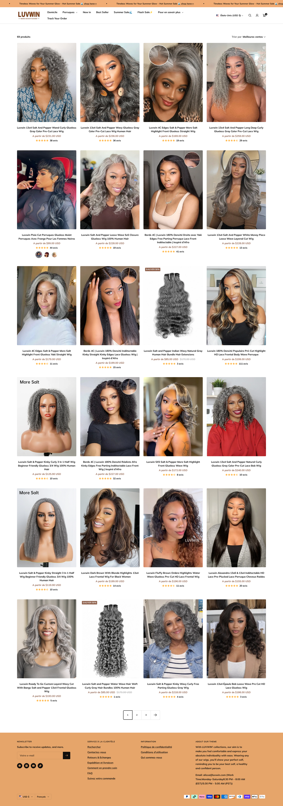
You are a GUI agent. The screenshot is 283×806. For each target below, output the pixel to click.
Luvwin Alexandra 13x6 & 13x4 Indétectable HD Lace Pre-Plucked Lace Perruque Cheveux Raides (236, 574)
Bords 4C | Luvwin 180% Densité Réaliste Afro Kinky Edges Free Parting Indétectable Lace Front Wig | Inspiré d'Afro (110, 465)
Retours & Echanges (99, 757)
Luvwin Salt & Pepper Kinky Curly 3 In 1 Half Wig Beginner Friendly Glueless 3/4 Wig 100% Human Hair (46, 465)
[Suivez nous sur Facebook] (19, 765)
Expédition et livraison (100, 762)
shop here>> (51, 3)
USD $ (26, 796)
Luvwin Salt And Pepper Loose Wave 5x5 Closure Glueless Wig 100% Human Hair (110, 236)
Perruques (69, 12)
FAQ (90, 773)
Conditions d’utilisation (154, 752)
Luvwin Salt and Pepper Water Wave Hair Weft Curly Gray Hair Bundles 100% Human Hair (110, 685)
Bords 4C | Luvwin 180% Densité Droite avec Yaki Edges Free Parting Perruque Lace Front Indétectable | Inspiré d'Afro (173, 238)
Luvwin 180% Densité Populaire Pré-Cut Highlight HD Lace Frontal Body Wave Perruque (236, 352)
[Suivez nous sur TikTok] (40, 765)
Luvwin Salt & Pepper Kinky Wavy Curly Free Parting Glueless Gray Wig (173, 685)
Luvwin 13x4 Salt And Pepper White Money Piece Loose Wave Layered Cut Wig (236, 236)
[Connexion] (257, 15)
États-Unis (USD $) (230, 15)
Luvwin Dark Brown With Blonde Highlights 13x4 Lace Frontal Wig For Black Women (110, 574)
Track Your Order (57, 18)
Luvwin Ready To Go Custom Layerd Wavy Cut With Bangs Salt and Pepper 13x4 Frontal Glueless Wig (46, 687)
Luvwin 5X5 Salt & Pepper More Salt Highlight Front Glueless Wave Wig (173, 463)
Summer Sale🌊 (123, 12)
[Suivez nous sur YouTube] (33, 765)
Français (41, 796)
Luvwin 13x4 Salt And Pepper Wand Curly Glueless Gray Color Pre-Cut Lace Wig (46, 129)
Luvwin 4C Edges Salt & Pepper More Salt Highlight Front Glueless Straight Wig (173, 129)
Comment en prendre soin (102, 767)
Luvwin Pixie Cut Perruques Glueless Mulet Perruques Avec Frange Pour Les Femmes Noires (47, 236)
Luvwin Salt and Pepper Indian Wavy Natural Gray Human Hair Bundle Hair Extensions (173, 352)
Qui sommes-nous (151, 757)
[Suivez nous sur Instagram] (26, 765)
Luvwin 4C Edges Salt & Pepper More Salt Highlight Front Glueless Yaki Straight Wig (47, 352)
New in (87, 12)
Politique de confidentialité (156, 747)
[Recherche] (250, 15)
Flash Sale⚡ (145, 12)
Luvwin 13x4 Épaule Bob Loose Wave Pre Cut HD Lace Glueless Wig (236, 685)
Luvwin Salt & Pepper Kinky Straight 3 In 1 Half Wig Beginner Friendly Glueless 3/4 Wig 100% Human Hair (46, 576)
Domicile (52, 12)
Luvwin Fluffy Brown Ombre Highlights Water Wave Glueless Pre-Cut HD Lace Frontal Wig (173, 574)
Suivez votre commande (101, 778)
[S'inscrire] (66, 755)
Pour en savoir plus (169, 12)
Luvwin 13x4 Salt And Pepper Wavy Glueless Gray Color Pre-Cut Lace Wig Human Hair (110, 129)
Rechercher (94, 747)
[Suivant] (155, 715)
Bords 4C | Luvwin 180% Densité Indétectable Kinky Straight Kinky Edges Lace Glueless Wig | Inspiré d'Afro (110, 354)
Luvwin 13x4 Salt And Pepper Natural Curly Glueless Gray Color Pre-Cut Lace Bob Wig (236, 463)
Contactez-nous (96, 752)
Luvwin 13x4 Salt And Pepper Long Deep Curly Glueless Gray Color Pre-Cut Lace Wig (236, 129)
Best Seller (102, 12)
